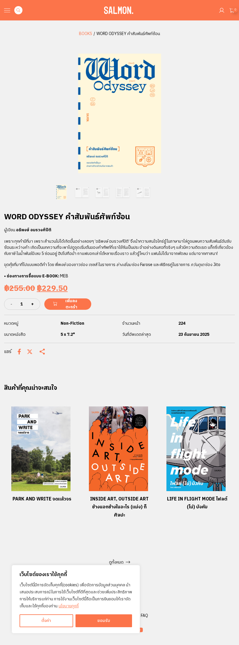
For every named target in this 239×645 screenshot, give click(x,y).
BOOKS (85, 34)
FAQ (144, 615)
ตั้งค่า (46, 620)
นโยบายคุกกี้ (69, 606)
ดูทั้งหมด (116, 562)
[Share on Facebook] (19, 351)
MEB (64, 276)
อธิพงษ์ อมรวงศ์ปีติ (33, 230)
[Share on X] (29, 351)
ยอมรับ (103, 620)
